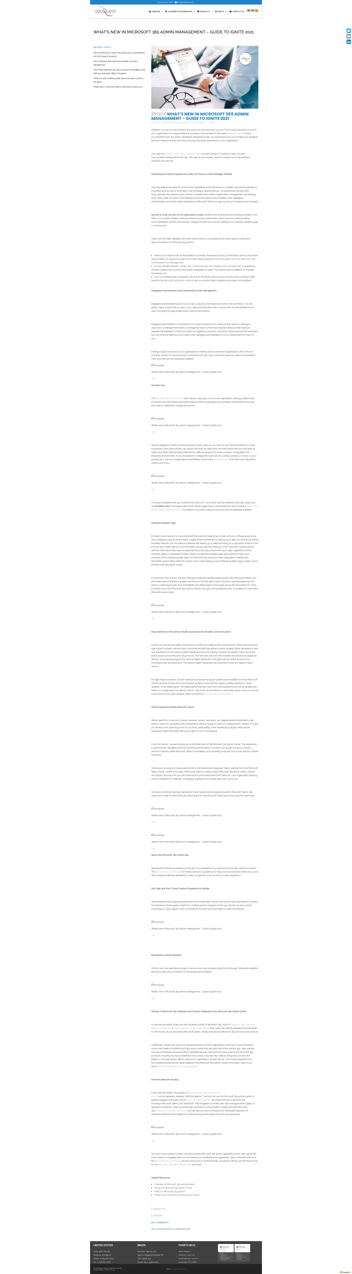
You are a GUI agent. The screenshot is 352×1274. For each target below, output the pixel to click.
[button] (157, 365)
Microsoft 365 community (168, 1161)
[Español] (256, 11)
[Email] (348, 36)
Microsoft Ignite (235, 133)
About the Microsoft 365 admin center (173, 1188)
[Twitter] (348, 31)
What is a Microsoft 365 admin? (169, 1191)
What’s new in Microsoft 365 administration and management (210, 266)
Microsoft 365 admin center (178, 280)
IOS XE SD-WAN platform (198, 1100)
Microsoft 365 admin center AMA (174, 1164)
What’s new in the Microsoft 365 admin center (177, 1195)
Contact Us (158, 1208)
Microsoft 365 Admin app (168, 871)
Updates (174, 122)
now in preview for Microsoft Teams (191, 1028)
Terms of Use (110, 1270)
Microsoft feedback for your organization (178, 1066)
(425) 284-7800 (166, 2)
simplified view (221, 459)
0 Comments (199, 122)
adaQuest (185, 122)
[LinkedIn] (348, 42)
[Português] (253, 11)
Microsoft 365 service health (217, 694)
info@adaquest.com (185, 2)
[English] (249, 11)
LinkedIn (156, 1215)
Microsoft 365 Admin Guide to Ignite (182, 153)
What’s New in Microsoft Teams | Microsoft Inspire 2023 (118, 87)
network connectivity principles (171, 1110)
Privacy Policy (99, 1270)
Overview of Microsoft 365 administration (174, 1184)
